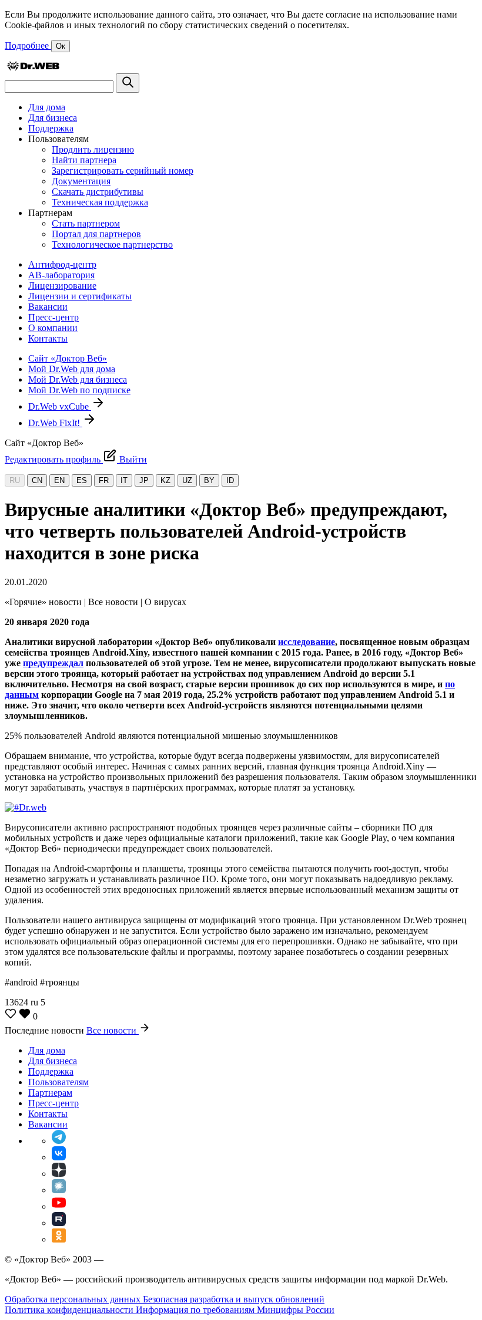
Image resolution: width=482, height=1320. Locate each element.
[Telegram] (59, 1141)
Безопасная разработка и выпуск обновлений (233, 1299)
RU (14, 480)
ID (230, 480)
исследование (306, 642)
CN (37, 480)
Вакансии (48, 307)
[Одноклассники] (59, 1239)
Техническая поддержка (100, 202)
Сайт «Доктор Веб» (67, 358)
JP (144, 480)
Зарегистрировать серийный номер (122, 170)
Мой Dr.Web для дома (71, 369)
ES (81, 480)
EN (59, 480)
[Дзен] (59, 1174)
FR (104, 480)
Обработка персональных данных (74, 1299)
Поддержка (50, 128)
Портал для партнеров (96, 234)
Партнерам (50, 1093)
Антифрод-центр (62, 264)
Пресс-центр (53, 317)
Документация (81, 181)
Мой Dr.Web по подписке (79, 390)
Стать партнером (86, 223)
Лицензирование (62, 286)
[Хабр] (59, 1190)
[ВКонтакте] (59, 1157)
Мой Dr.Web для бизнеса (77, 379)
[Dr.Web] (33, 68)
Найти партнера (84, 160)
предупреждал (53, 663)
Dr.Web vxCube (59, 406)
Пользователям (58, 1082)
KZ (165, 480)
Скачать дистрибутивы (97, 192)
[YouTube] (59, 1206)
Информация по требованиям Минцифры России (235, 1310)
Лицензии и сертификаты (80, 296)
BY (209, 480)
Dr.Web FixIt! (55, 423)
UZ (187, 480)
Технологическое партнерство (112, 244)
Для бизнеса (52, 118)
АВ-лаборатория (61, 275)
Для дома (46, 107)
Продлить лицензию (93, 149)
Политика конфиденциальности (70, 1310)
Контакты (48, 338)
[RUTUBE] (59, 1223)
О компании (53, 328)
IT (124, 480)
